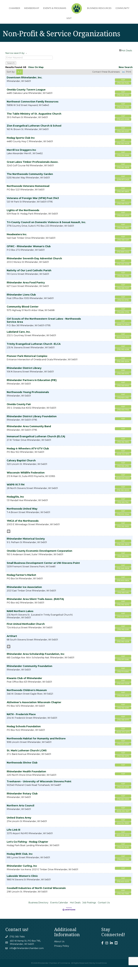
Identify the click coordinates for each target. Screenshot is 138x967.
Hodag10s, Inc (15, 496)
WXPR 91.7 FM (15, 484)
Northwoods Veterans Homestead (28, 186)
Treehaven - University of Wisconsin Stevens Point (39, 781)
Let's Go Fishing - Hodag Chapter (27, 841)
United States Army (19, 817)
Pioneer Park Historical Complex (27, 356)
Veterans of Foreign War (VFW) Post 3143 (33, 198)
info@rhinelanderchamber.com (27, 948)
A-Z (19, 72)
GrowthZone (101, 963)
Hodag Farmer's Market (21, 574)
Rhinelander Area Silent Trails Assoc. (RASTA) (35, 599)
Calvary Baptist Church (21, 460)
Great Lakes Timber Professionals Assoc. (32, 161)
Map (123, 80)
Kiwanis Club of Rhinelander (24, 678)
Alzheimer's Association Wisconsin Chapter (34, 702)
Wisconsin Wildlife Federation (26, 472)
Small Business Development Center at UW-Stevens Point (43, 563)
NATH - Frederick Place (21, 714)
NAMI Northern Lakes (20, 611)
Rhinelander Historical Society (26, 538)
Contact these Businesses (106, 72)
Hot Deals (126, 50)
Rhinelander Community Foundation (29, 666)
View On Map (36, 67)
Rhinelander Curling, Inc (22, 865)
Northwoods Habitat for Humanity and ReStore (36, 738)
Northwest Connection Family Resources (32, 101)
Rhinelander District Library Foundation (32, 416)
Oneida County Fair (19, 404)
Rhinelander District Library (24, 368)
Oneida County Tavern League (26, 89)
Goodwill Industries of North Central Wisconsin (36, 888)
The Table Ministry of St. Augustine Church (34, 113)
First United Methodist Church (26, 623)
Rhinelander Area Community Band (29, 426)
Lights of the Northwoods (23, 210)
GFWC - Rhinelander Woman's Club (29, 246)
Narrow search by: (15, 53)
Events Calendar (59, 902)
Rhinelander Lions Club (21, 294)
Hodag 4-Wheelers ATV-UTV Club (28, 448)
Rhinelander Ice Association (24, 587)
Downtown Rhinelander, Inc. (24, 77)
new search (126, 67)
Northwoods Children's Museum (27, 690)
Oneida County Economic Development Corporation (39, 550)
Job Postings (89, 902)
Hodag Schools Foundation (24, 726)
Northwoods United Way (22, 508)
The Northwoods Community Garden (30, 174)
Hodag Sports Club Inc (21, 137)
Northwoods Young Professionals (28, 392)
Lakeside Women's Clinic (22, 876)
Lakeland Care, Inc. (19, 331)
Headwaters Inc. (17, 234)
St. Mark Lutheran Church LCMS (27, 750)
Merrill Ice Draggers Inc (21, 149)
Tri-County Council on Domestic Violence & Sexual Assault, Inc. (46, 222)
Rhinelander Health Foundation (26, 771)
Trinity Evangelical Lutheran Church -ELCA (34, 343)
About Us (59, 941)
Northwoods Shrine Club (22, 762)
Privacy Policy (61, 946)
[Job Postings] (8, 531)
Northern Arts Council (20, 805)
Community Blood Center (23, 306)
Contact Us (104, 902)
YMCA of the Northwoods (23, 520)
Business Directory (38, 902)
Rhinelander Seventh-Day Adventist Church (34, 258)
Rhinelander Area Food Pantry (26, 282)
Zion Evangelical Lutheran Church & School (34, 125)
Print (128, 72)
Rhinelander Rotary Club (22, 793)
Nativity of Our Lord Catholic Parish (29, 270)
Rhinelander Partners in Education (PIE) (32, 380)
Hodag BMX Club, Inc (20, 853)
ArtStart (12, 636)
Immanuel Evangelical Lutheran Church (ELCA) (36, 436)
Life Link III (13, 829)
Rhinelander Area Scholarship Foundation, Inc (35, 654)
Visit (69, 18)
